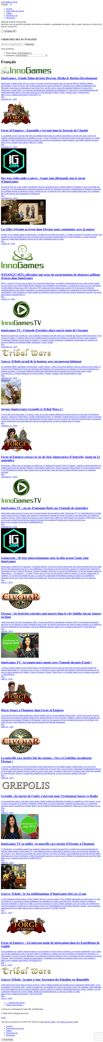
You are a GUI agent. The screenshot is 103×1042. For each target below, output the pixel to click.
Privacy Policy (50, 1022)
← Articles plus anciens (15, 1003)
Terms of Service (66, 1022)
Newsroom (10, 18)
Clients (9, 13)
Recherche (30, 44)
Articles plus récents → (15, 1005)
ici (14, 24)
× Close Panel (7, 1040)
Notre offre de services (15, 11)
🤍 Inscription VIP (8, 31)
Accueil (9, 9)
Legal (3, 1018)
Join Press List (11, 15)
